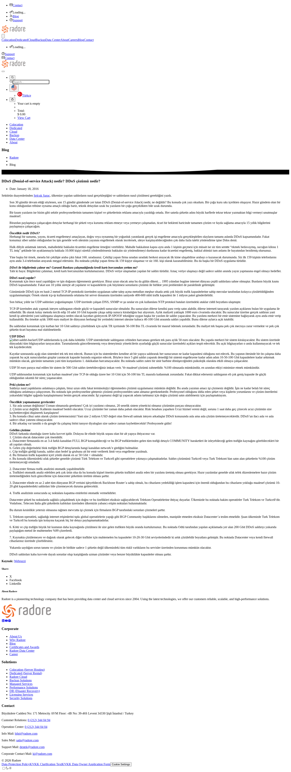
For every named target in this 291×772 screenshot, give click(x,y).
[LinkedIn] (3, 621)
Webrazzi (20, 561)
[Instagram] (9, 621)
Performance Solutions (24, 687)
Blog (16, 16)
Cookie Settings (121, 764)
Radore (14, 157)
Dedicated (21, 40)
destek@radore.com (32, 747)
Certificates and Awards (24, 647)
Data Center (52, 40)
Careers (73, 40)
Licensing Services (21, 694)
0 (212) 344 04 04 (36, 726)
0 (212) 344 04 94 (39, 720)
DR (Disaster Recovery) (25, 691)
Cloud (32, 40)
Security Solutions (21, 698)
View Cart (23, 117)
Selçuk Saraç (42, 195)
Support (18, 20)
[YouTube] (6, 621)
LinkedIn (15, 583)
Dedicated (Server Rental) (26, 673)
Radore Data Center (22, 650)
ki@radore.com (42, 753)
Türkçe (26, 95)
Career (14, 654)
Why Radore (18, 640)
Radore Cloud (18, 676)
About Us (16, 636)
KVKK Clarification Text (46, 764)
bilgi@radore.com (26, 733)
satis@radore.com (27, 740)
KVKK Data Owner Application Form (86, 764)
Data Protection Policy (16, 764)
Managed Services (21, 684)
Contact (17, 5)
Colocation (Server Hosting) (27, 669)
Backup (40, 40)
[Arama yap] (12, 77)
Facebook (16, 580)
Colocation (8, 40)
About (64, 40)
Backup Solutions (21, 680)
